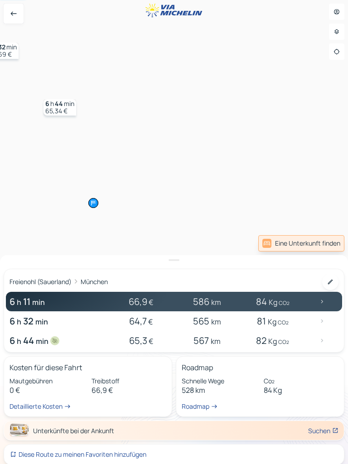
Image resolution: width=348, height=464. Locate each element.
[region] (174, 232)
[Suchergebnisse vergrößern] (174, 260)
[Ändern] (330, 282)
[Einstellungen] (336, 32)
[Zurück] (14, 14)
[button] (60, 107)
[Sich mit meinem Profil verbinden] (336, 12)
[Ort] (336, 52)
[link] (301, 243)
